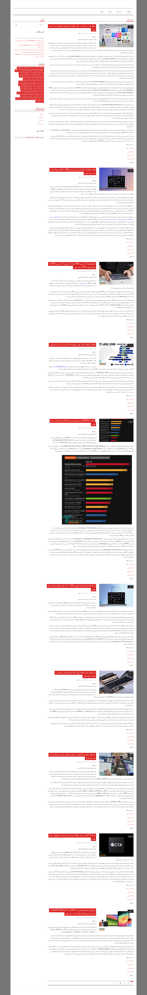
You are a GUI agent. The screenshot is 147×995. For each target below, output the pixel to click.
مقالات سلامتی (130, 159)
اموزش (101, 12)
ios (34, 68)
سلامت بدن (23, 90)
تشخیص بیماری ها (39, 84)
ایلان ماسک (30, 76)
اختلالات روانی (31, 73)
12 (120, 983)
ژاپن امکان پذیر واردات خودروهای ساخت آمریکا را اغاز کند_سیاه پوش (29, 50)
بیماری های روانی (39, 82)
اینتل (21, 76)
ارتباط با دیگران (23, 73)
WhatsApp (27, 70)
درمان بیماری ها (35, 87)
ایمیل (25, 76)
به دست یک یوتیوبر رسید (82, 283)
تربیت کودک (21, 82)
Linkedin (28, 68)
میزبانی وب (28, 96)
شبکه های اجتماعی (31, 93)
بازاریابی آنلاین (34, 79)
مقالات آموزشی (130, 155)
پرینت (42, 101)
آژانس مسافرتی (19, 70)
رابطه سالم (28, 87)
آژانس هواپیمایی (39, 73)
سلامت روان (40, 93)
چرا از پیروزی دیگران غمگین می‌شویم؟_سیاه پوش (33, 52)
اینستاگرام (41, 79)
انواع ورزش (40, 76)
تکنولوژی (129, 12)
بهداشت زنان (26, 79)
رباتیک (22, 87)
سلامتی (110, 12)
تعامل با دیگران (30, 84)
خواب (42, 87)
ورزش (28, 98)
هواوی (22, 96)
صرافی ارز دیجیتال (21, 93)
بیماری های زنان (30, 82)
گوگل (37, 101)
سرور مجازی (31, 90)
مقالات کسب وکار (130, 148)
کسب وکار (119, 12)
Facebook (40, 68)
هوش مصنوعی (40, 98)
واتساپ (33, 98)
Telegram (21, 68)
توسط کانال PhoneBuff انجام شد (61, 367)
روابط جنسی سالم (39, 90)
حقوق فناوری (22, 84)
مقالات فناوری (130, 152)
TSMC (41, 70)
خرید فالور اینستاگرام (34, 137)
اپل (35, 76)
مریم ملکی (80, 33)
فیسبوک (41, 96)
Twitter (35, 70)
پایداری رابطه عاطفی (20, 98)
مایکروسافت (35, 96)
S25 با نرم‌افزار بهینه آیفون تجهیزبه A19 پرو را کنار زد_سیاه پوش (72, 345)
